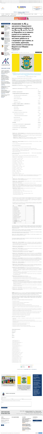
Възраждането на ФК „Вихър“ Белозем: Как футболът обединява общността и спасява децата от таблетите (7, 48)
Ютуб (29, 369)
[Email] (38, 52)
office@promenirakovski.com (4, 423)
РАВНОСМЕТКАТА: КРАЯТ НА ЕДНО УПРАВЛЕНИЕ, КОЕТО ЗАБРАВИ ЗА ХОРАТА (26, 425)
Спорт (5, 30)
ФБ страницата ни (34, 369)
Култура (6, 55)
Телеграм (25, 369)
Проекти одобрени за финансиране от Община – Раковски (37, 378)
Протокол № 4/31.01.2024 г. (22, 76)
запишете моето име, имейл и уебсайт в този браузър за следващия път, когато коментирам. (11, 400)
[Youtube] (3, 425)
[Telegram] (40, 52)
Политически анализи (24, 426)
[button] (41, 14)
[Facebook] (35, 52)
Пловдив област (7, 36)
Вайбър (27, 369)
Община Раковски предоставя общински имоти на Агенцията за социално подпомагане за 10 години (5, 91)
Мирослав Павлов (16, 52)
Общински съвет (3, 80)
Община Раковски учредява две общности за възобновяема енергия (5, 87)
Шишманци (2, 97)
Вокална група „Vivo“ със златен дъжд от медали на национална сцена (7, 53)
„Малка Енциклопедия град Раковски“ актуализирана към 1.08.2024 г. (37, 387)
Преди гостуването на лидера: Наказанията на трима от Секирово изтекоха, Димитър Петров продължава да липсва (7, 27)
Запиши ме (37, 420)
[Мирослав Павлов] (12, 52)
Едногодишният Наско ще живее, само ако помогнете (37, 380)
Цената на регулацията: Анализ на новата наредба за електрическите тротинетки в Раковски (5, 83)
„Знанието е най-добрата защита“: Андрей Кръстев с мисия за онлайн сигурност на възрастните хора (7, 34)
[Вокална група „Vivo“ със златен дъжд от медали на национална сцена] (2, 53)
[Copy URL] (41, 52)
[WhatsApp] (37, 52)
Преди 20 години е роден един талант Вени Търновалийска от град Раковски (8, 385)
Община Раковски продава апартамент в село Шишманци (5, 95)
